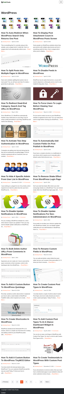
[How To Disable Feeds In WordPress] (48, 61)
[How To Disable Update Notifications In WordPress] (16, 201)
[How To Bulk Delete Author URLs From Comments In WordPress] (16, 239)
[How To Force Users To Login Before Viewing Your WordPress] (48, 93)
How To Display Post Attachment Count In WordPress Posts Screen (45, 36)
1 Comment (22, 217)
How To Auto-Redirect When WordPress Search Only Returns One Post (14, 36)
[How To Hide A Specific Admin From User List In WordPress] (16, 167)
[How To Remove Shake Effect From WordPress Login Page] (48, 167)
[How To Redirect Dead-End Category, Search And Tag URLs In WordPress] (16, 93)
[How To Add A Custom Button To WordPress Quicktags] (16, 274)
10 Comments (56, 112)
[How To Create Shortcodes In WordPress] (16, 309)
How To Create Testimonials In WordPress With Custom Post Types (47, 360)
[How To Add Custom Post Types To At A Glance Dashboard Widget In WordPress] (48, 309)
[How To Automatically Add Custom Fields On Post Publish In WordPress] (48, 131)
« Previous (5, 382)
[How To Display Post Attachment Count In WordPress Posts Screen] (48, 23)
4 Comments (55, 330)
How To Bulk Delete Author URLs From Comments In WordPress (14, 252)
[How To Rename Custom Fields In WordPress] (48, 239)
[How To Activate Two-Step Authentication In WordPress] (16, 131)
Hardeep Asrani (6, 41)
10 (41, 382)
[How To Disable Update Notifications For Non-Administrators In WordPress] (48, 201)
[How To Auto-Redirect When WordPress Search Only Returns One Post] (16, 23)
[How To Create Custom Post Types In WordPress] (48, 274)
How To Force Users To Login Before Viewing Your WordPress (47, 106)
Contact (3, 392)
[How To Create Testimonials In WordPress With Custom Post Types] (48, 348)
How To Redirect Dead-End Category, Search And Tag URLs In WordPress (14, 106)
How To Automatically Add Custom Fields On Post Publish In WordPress (45, 144)
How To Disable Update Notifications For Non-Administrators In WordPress (47, 214)
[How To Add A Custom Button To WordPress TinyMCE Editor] (16, 348)
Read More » (49, 51)
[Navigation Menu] (61, 2)
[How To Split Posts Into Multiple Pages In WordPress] (16, 61)
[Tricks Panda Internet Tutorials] (6, 2)
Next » (47, 382)
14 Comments (26, 182)
